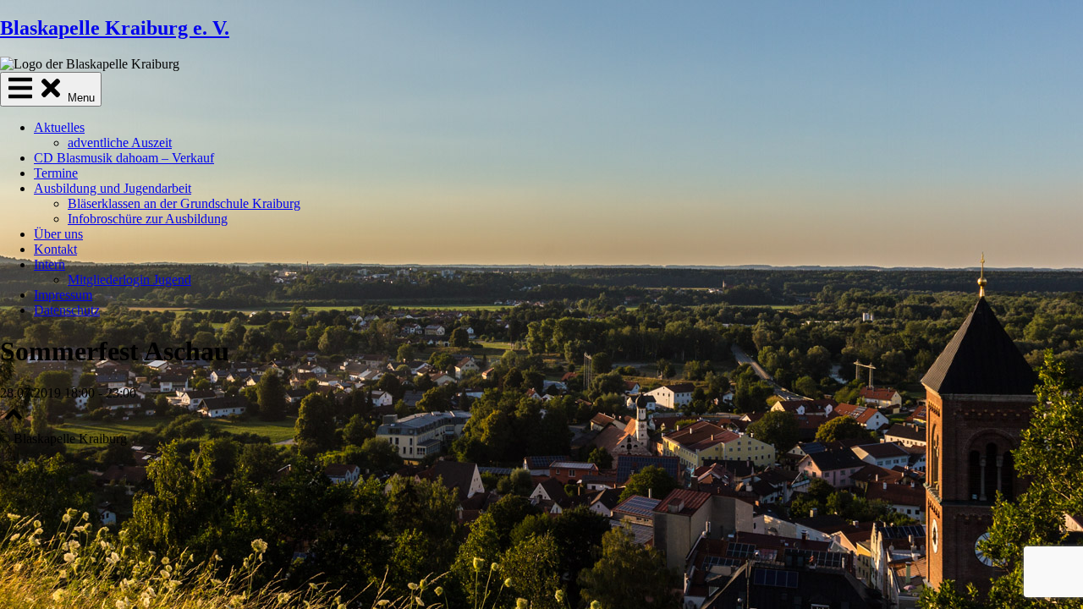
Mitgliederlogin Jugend (129, 279)
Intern (49, 264)
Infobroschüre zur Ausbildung (148, 218)
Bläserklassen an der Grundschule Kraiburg (184, 203)
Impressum (63, 295)
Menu (79, 97)
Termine (56, 173)
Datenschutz (67, 310)
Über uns (58, 234)
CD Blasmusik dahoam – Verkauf (124, 158)
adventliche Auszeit (120, 142)
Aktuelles (59, 127)
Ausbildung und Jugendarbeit (112, 188)
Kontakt (55, 249)
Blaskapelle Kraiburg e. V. (114, 28)
